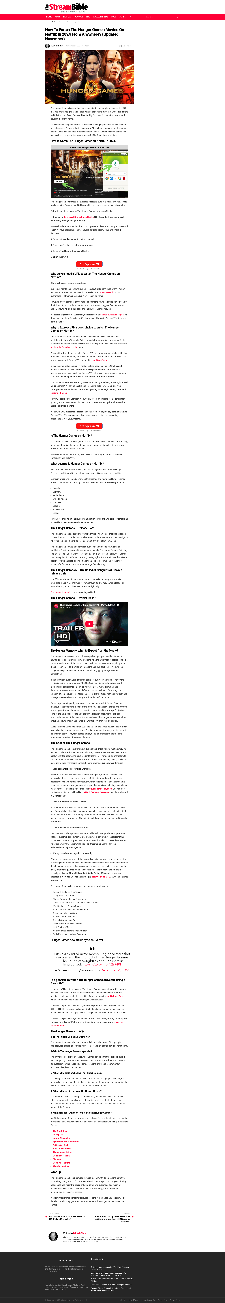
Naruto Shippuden (61, 1138)
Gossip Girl (58, 1134)
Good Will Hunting (61, 1163)
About (122, 1300)
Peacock (78, 17)
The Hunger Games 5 (60, 592)
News (57, 17)
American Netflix (106, 292)
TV (129, 17)
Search (177, 17)
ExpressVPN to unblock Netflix (79, 217)
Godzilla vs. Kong (61, 1155)
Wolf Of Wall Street (62, 1148)
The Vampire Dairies (62, 1152)
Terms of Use (162, 1300)
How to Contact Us (148, 1300)
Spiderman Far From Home (66, 1141)
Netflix (67, 17)
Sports (122, 17)
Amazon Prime (100, 17)
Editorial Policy (133, 1300)
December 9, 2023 (115, 970)
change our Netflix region (112, 314)
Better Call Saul (60, 1145)
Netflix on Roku (100, 360)
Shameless (58, 1159)
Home (49, 17)
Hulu (113, 17)
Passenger (104, 792)
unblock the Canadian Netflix (64, 347)
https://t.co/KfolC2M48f (102, 964)
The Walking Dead (61, 1166)
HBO (88, 17)
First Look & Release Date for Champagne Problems (111, 1285)
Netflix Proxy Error (115, 996)
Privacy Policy (175, 1300)
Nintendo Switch (59, 393)
